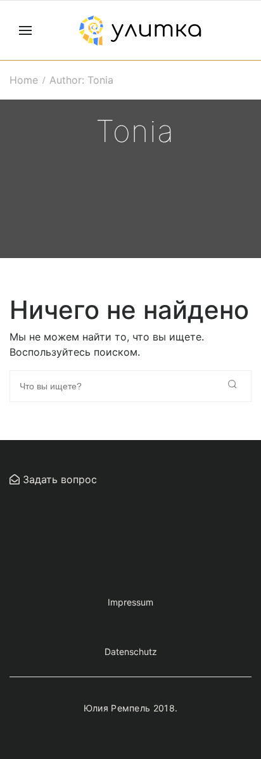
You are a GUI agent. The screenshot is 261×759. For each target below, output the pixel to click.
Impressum (130, 602)
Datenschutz (131, 651)
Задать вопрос (58, 479)
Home (24, 80)
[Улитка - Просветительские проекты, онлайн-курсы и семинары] (140, 30)
